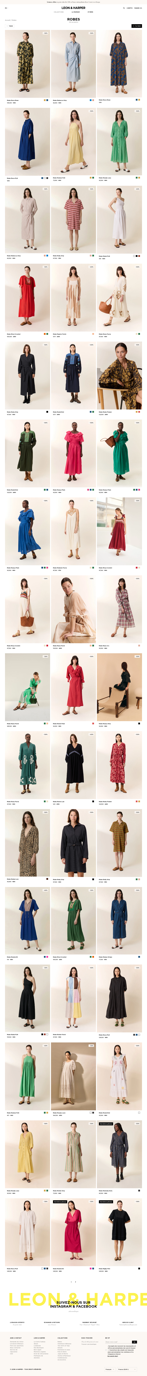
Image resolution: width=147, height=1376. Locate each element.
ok (135, 1342)
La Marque (76, 12)
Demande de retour (17, 1341)
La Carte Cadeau (39, 1341)
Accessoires (62, 1359)
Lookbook (37, 1345)
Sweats (60, 1347)
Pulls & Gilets (62, 1351)
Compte (129, 8)
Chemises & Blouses (64, 1343)
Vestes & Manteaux (64, 1355)
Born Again (37, 1349)
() (112, 1356)
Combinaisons (62, 1357)
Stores (90, 12)
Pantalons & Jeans (64, 1349)
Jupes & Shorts (63, 1353)
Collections (59, 12)
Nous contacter (15, 1347)
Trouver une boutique (88, 1344)
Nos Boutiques (39, 1347)
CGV (11, 1353)
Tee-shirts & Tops (64, 1345)
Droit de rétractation (41, 1353)
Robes (60, 1341)
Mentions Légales (40, 1351)
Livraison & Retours (16, 1343)
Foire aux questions (17, 1345)
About (36, 1343)
